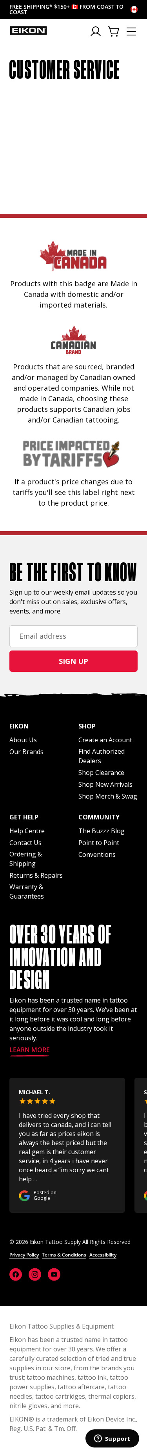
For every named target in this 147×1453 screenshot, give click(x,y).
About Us (23, 740)
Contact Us (25, 842)
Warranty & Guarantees (26, 891)
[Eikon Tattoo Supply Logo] (28, 30)
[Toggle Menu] (131, 31)
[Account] (96, 31)
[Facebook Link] (15, 1274)
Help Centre (27, 831)
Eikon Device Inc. (111, 1419)
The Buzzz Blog (101, 831)
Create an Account (105, 740)
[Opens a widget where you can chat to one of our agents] (112, 1439)
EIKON (19, 1419)
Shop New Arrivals (105, 784)
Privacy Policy (24, 1254)
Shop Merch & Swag (107, 796)
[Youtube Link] (54, 1274)
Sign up (73, 661)
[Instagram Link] (35, 1274)
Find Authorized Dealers (101, 756)
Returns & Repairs (36, 875)
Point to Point (98, 842)
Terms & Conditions (64, 1254)
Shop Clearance (101, 772)
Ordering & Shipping (25, 859)
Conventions (97, 854)
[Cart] (114, 31)
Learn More (29, 1050)
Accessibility (102, 1254)
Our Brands (26, 751)
